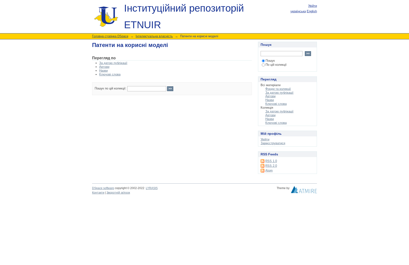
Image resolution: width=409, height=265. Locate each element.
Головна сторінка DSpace (110, 36)
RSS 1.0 (271, 161)
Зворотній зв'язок (118, 192)
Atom (269, 170)
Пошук (270, 60)
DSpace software (103, 188)
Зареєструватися (273, 143)
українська (298, 11)
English (312, 11)
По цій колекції (276, 64)
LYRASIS (152, 188)
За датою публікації (113, 63)
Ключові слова (109, 74)
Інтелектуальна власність (154, 36)
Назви (103, 70)
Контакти (98, 192)
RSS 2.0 (271, 165)
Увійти (312, 6)
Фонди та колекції (278, 89)
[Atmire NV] (304, 190)
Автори (104, 67)
